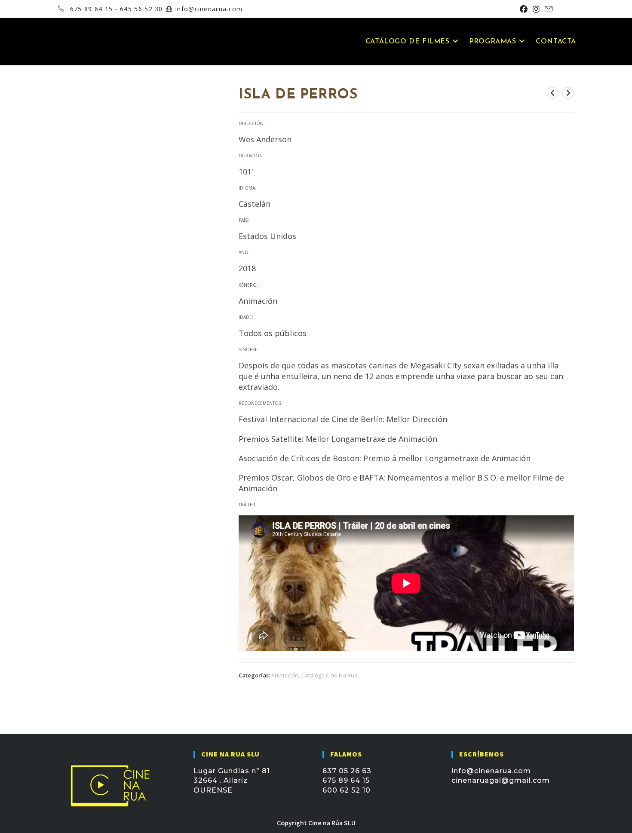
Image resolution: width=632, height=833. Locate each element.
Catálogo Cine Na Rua (329, 675)
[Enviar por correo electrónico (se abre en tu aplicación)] (547, 9)
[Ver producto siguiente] (568, 93)
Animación (284, 675)
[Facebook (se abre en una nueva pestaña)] (523, 9)
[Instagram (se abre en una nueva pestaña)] (536, 9)
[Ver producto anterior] (552, 93)
